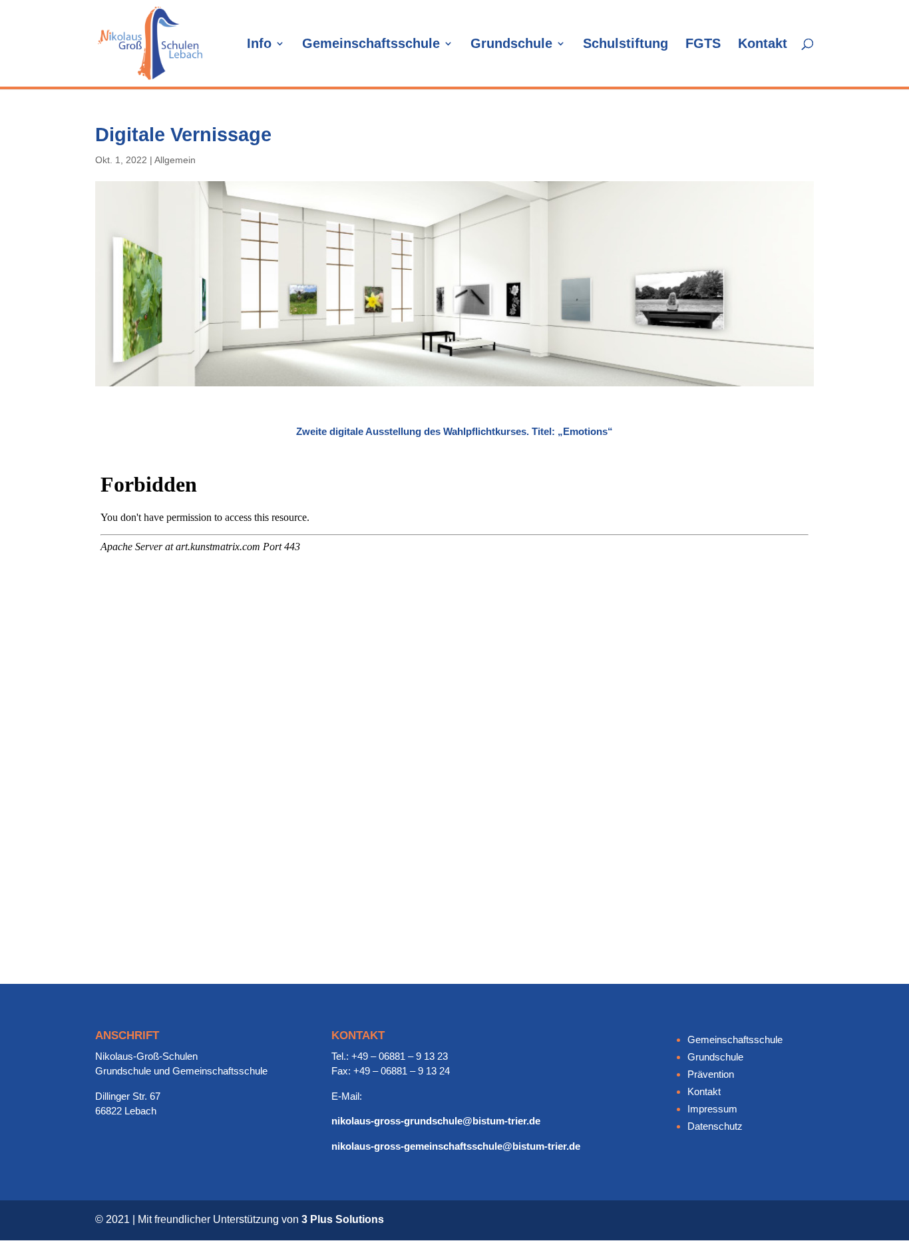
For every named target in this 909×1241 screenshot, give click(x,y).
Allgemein (175, 160)
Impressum (712, 1108)
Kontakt (762, 45)
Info (259, 45)
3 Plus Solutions (342, 1219)
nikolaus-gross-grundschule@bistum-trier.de (435, 1120)
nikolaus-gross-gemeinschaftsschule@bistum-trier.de (455, 1146)
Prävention (710, 1074)
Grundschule (511, 45)
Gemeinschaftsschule (371, 45)
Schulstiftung (625, 45)
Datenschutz (715, 1126)
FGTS (703, 45)
